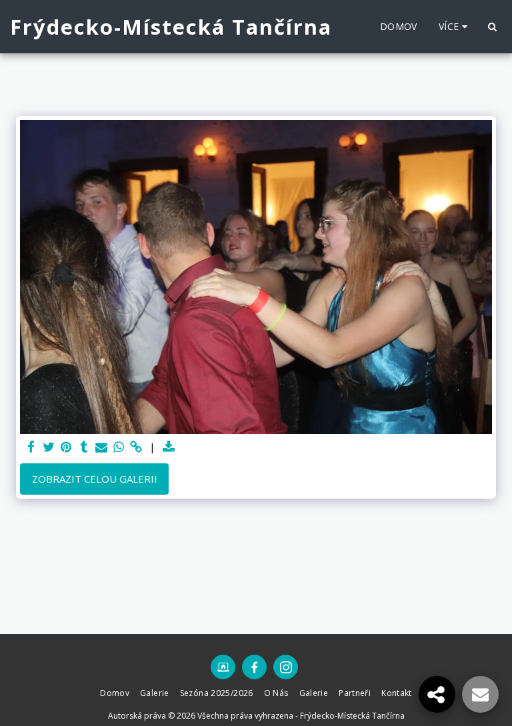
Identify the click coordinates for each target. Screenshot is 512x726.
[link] (136, 447)
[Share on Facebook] (31, 447)
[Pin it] (66, 447)
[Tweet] (49, 447)
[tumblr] (83, 447)
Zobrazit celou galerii (94, 478)
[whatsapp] (119, 447)
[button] (492, 26)
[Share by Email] (101, 447)
